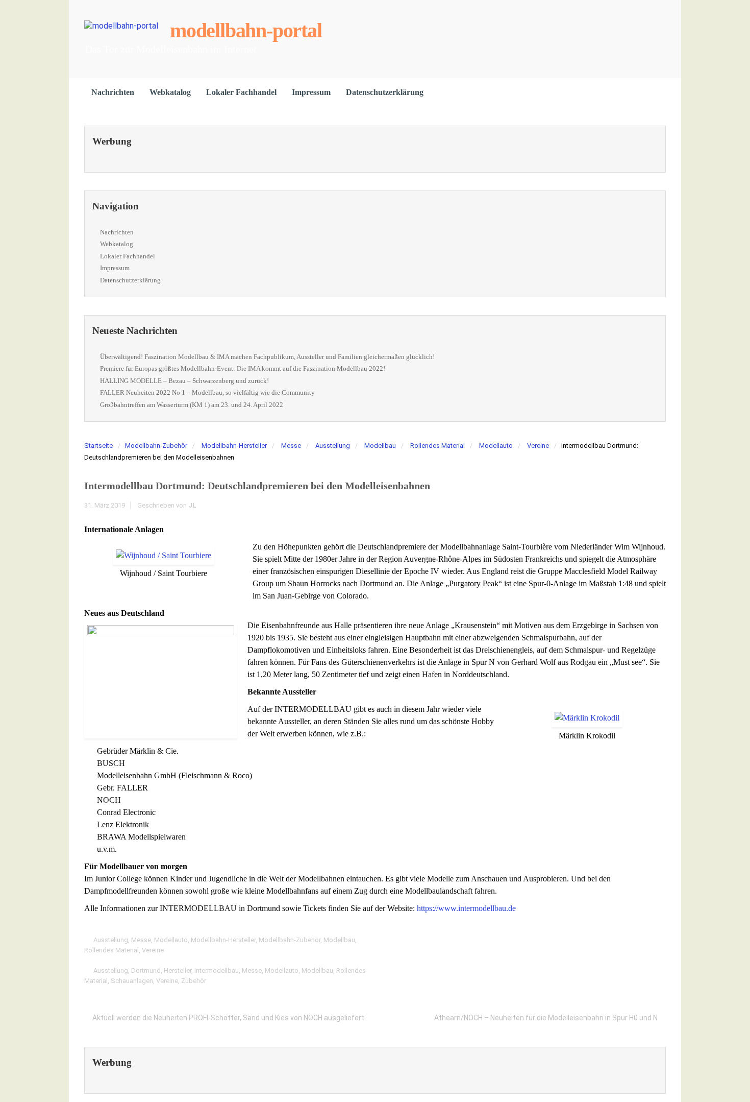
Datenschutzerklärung (384, 92)
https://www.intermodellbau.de (466, 908)
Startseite (98, 445)
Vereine (538, 445)
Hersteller (177, 970)
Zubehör (193, 981)
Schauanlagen (132, 981)
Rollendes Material (437, 445)
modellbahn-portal (246, 30)
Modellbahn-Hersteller (234, 445)
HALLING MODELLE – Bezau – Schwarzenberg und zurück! (184, 381)
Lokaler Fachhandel (241, 92)
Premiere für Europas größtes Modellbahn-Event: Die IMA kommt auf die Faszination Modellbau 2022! (242, 368)
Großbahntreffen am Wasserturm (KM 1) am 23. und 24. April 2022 (191, 405)
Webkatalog (170, 92)
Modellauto (496, 445)
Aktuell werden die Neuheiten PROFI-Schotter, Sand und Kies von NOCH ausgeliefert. (229, 1018)
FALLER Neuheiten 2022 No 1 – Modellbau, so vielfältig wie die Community (207, 392)
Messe (291, 445)
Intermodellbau (216, 970)
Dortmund (146, 970)
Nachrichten (112, 92)
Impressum (311, 92)
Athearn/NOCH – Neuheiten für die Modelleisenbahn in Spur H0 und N (546, 1018)
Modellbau (380, 445)
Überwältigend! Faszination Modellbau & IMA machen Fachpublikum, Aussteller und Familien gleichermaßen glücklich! (267, 357)
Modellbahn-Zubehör (156, 445)
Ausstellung (332, 445)
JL (192, 505)
